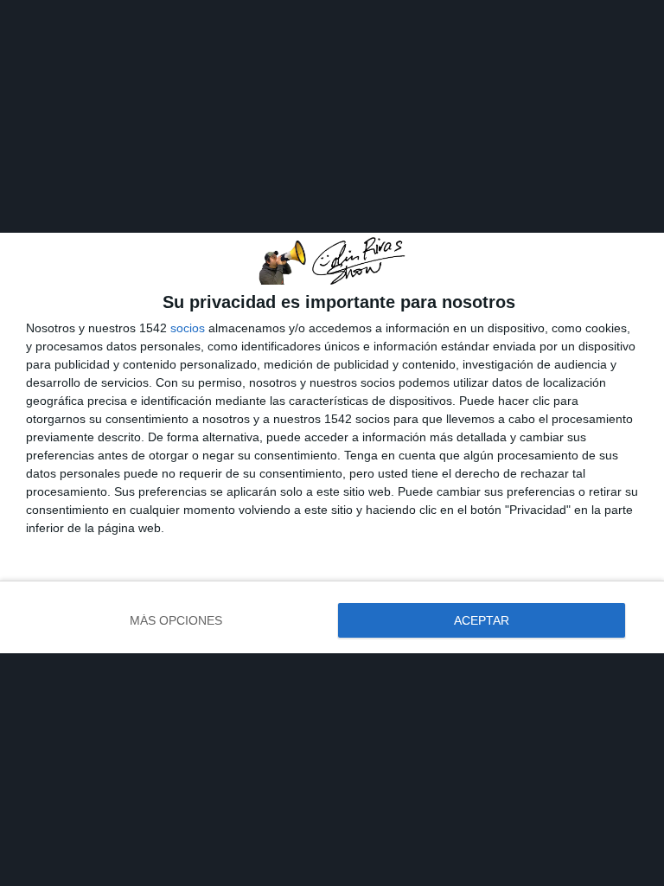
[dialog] (332, 442)
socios (187, 328)
